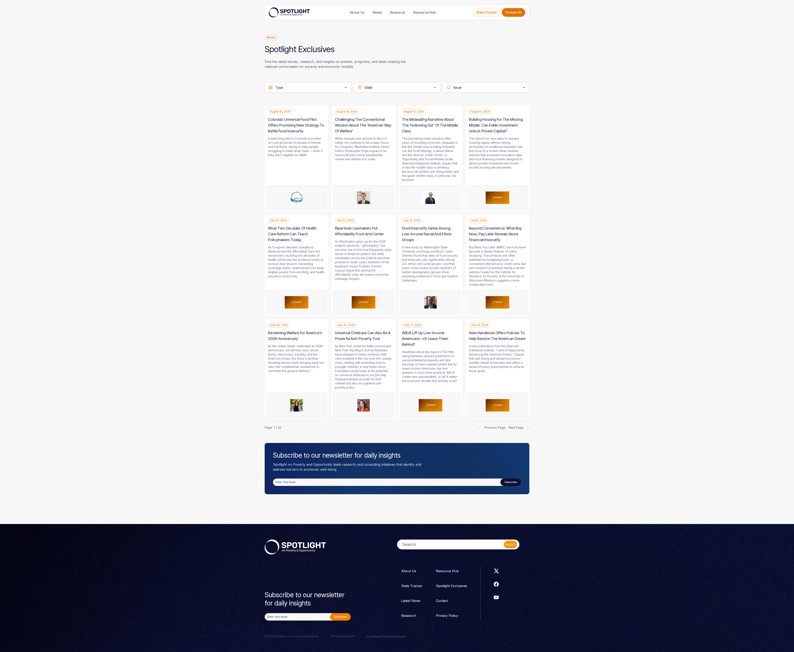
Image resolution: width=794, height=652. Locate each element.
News (377, 12)
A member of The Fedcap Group (386, 636)
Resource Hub (424, 12)
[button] (308, 87)
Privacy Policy (447, 616)
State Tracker (486, 12)
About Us (357, 12)
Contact (442, 601)
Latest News (410, 601)
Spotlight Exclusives (451, 586)
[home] (289, 12)
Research (397, 12)
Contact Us (513, 12)
